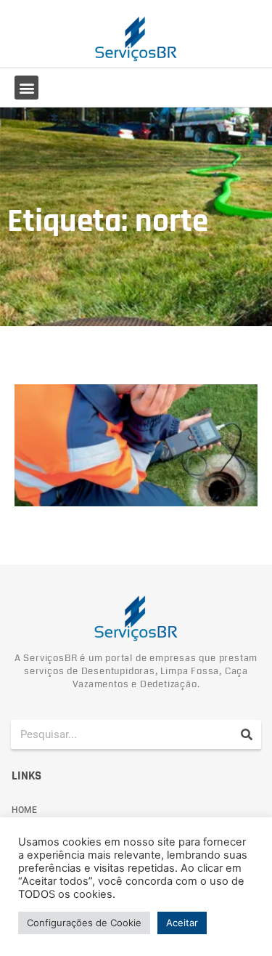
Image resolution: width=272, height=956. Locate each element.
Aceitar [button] (182, 922)
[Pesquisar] (246, 734)
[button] (26, 88)
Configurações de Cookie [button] (84, 922)
